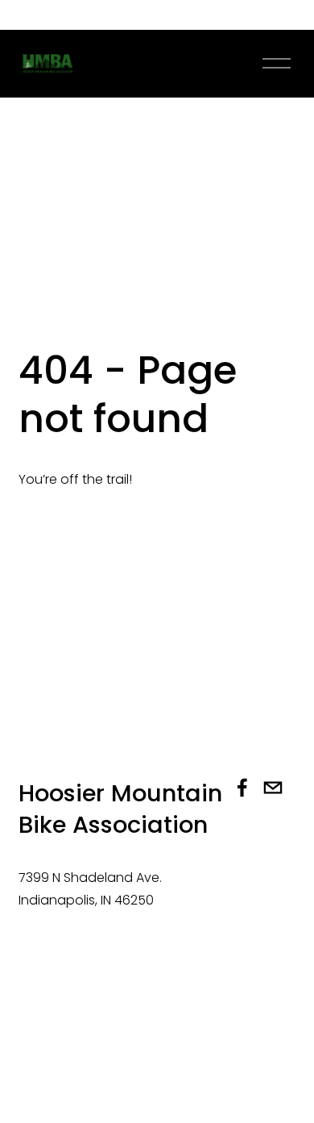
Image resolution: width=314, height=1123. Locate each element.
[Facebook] (242, 787)
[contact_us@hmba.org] (273, 787)
